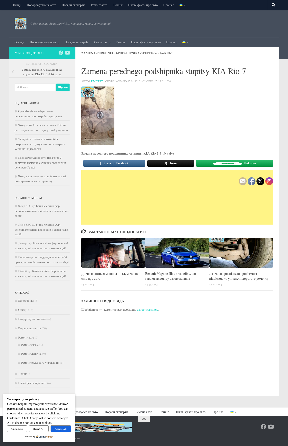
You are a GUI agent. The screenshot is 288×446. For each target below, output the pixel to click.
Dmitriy (97, 81)
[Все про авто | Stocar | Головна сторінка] (20, 23)
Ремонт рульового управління (40, 362)
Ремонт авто (99, 5)
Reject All (38, 429)
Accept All (61, 429)
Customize (17, 429)
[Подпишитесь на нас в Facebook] (61, 52)
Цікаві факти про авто (143, 5)
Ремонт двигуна (31, 353)
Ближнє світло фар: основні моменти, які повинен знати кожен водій (42, 211)
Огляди (16, 5)
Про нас (168, 5)
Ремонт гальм (30, 344)
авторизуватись (147, 309)
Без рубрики (26, 300)
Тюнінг (118, 5)
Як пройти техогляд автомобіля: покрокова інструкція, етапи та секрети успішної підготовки (40, 144)
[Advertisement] (177, 197)
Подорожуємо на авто (41, 5)
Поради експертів (73, 5)
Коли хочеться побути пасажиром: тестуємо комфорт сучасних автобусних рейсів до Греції (41, 162)
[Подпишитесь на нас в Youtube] (67, 52)
